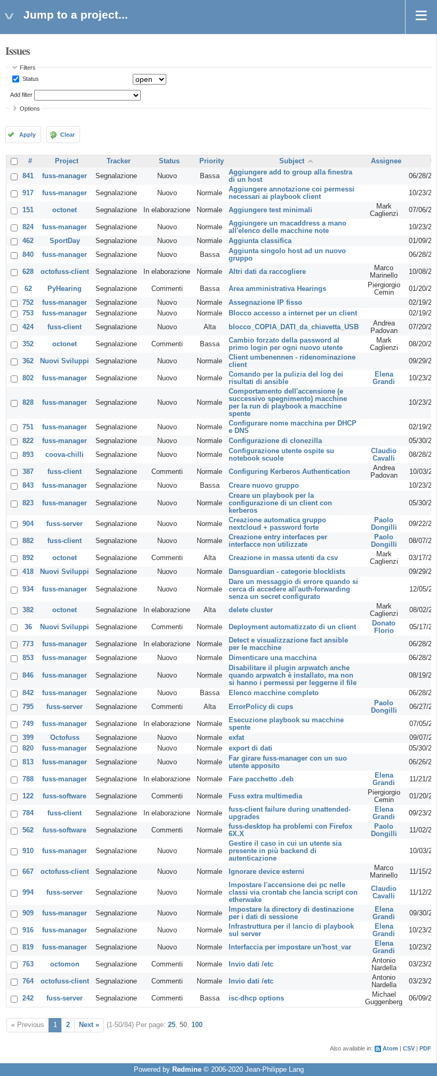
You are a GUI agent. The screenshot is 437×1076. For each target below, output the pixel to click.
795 (28, 707)
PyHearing (64, 289)
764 (28, 981)
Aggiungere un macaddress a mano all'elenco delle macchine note (287, 227)
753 (28, 313)
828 (28, 402)
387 (28, 472)
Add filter (21, 94)
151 (28, 210)
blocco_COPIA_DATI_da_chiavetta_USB (294, 327)
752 (28, 302)
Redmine (186, 1069)
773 (28, 644)
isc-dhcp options (256, 998)
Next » (89, 1025)
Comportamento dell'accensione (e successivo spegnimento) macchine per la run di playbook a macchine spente (288, 403)
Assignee (386, 161)
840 (28, 254)
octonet (64, 210)
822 (28, 441)
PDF (425, 1048)
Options (30, 108)
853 (28, 658)
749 (28, 724)
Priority (211, 161)
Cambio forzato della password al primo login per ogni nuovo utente (286, 344)
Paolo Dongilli (384, 523)
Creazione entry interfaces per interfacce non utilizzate (278, 540)
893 (28, 454)
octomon (64, 964)
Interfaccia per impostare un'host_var (290, 947)
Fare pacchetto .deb (261, 779)
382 (28, 610)
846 (28, 675)
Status (30, 79)
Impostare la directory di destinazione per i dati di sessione (291, 913)
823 (28, 503)
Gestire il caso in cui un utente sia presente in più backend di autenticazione (285, 851)
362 (28, 361)
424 (28, 327)
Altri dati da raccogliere (267, 272)
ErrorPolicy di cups (261, 707)
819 (28, 947)
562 (28, 830)
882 (28, 541)
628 (28, 272)
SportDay (65, 241)
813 (28, 762)
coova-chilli (64, 454)
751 (28, 427)
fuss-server (64, 524)
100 (197, 1025)
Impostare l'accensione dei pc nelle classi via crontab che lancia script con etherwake (293, 892)
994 (28, 892)
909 (28, 913)
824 (28, 227)
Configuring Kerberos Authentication (289, 472)
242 (28, 998)
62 (28, 289)
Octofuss (64, 737)
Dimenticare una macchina (273, 658)
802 (28, 378)
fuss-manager (64, 176)
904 (28, 524)
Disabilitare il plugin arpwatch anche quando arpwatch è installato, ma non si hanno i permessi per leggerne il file (293, 675)
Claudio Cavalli (383, 454)
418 (28, 571)
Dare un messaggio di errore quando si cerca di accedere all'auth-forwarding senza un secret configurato (293, 589)
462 (28, 241)
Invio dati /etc (251, 964)
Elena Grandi (384, 378)
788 (28, 779)
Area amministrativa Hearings (277, 289)
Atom (390, 1048)
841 (28, 176)
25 (171, 1025)
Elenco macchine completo (274, 693)
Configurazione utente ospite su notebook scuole (281, 454)
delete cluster (251, 610)
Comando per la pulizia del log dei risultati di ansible (286, 378)
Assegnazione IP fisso (265, 302)
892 (28, 558)
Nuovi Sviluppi (64, 361)
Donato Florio (383, 627)
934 (28, 589)
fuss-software (64, 796)
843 (28, 485)
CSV (409, 1048)
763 (28, 964)
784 (28, 813)
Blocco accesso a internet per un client (293, 313)
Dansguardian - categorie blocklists (287, 571)
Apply (27, 134)
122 (28, 796)
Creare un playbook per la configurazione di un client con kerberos (280, 503)
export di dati (250, 748)
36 (28, 627)
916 (28, 930)
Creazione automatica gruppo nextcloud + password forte (277, 523)
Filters (28, 67)
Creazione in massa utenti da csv (283, 558)
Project (66, 161)
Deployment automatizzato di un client (292, 627)
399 (28, 737)
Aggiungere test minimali (270, 210)
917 (28, 193)
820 (28, 748)
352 (28, 344)
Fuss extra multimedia (265, 796)
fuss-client (64, 327)
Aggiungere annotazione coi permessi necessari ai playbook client (291, 193)
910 (28, 851)
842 (28, 693)
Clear (67, 134)
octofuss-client (65, 272)
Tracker (119, 161)
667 (28, 871)
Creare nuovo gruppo (264, 485)
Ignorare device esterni (266, 871)
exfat (236, 737)
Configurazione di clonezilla (275, 441)
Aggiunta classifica (260, 241)
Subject (291, 161)
